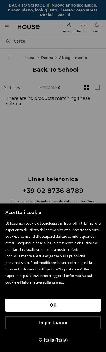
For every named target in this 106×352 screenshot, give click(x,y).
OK (53, 305)
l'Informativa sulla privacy (42, 282)
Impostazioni (53, 323)
